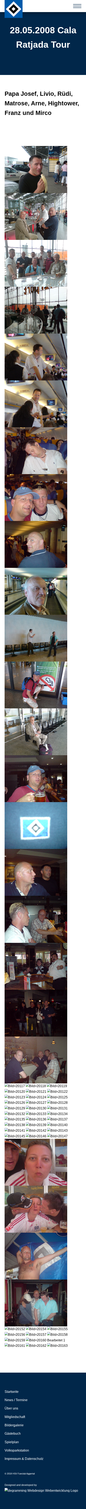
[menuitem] (43, 1392)
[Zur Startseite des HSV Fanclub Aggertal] (14, 9)
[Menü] (77, 6)
